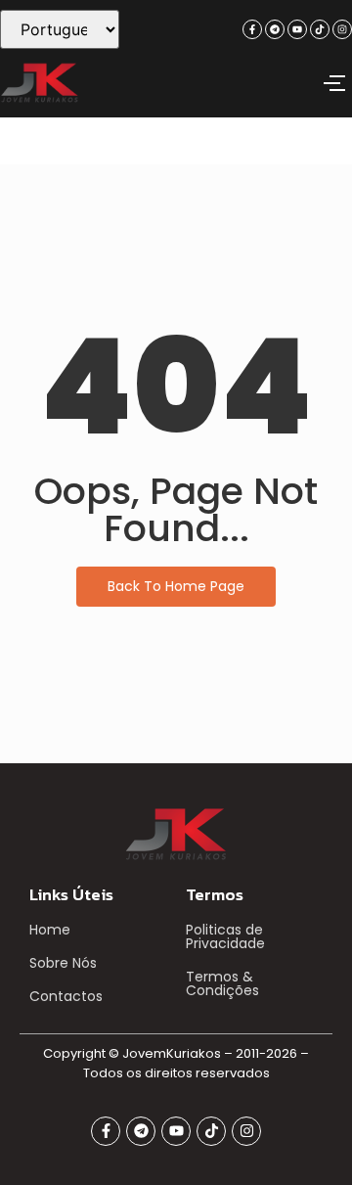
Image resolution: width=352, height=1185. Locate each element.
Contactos (66, 996)
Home (49, 929)
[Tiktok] (320, 29)
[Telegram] (275, 29)
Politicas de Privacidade (225, 936)
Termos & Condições (222, 983)
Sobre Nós (63, 963)
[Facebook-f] (252, 29)
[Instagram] (342, 29)
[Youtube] (297, 29)
